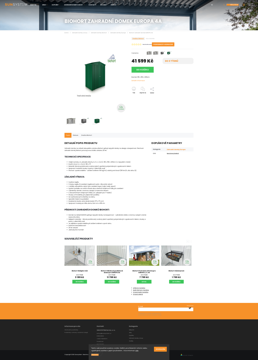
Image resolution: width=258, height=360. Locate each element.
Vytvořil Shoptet (188, 355)
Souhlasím (160, 349)
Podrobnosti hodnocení (163, 44)
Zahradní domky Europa (176, 149)
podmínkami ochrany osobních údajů (149, 315)
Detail (144, 282)
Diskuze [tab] (75, 135)
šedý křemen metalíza (141, 290)
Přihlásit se (190, 307)
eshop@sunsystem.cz (104, 333)
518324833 (100, 336)
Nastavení (95, 355)
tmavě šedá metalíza (140, 292)
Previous (188, 241)
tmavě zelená (138, 294)
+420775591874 (102, 339)
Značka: (138, 39)
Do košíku (142, 69)
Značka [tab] (86, 135)
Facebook (100, 341)
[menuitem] (35, 5)
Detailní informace (138, 81)
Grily (130, 332)
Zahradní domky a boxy (136, 338)
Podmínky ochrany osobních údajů (76, 332)
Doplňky (131, 335)
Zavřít (187, 96)
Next (191, 241)
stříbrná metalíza (139, 288)
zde (136, 351)
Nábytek (131, 330)
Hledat (224, 5)
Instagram (100, 344)
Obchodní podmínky (71, 330)
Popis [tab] (68, 135)
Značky (131, 341)
